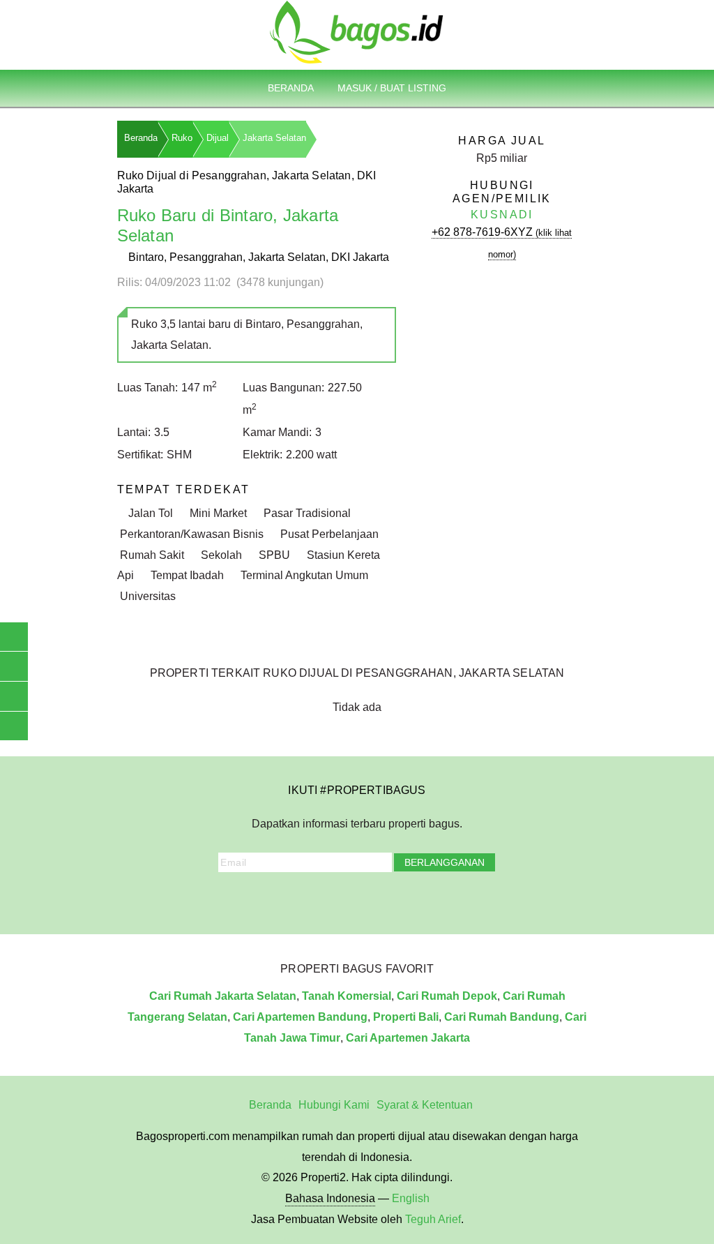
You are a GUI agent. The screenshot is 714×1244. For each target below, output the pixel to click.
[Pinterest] (386, 899)
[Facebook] (289, 899)
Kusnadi (502, 214)
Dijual (217, 138)
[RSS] (425, 899)
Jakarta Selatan (274, 138)
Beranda (291, 87)
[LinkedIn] (367, 899)
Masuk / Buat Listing (391, 87)
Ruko (182, 138)
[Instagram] (309, 899)
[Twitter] (328, 899)
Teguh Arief (433, 1219)
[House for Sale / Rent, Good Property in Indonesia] (357, 31)
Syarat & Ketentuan (425, 1105)
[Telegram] (406, 899)
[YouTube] (347, 899)
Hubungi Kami (334, 1105)
